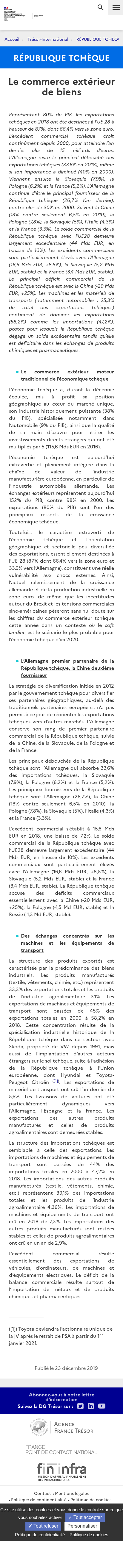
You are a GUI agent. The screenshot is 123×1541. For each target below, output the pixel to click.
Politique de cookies (90, 1499)
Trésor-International (47, 39)
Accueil (11, 39)
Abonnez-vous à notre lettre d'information (61, 1396)
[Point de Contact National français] (61, 1448)
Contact (42, 1493)
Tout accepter (87, 1517)
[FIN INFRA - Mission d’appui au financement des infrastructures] (61, 1471)
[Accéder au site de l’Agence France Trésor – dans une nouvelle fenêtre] (61, 1426)
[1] (56, 1080)
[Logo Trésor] (53, 16)
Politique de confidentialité (39, 1499)
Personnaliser (82, 1526)
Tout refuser (45, 1526)
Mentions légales (72, 1493)
